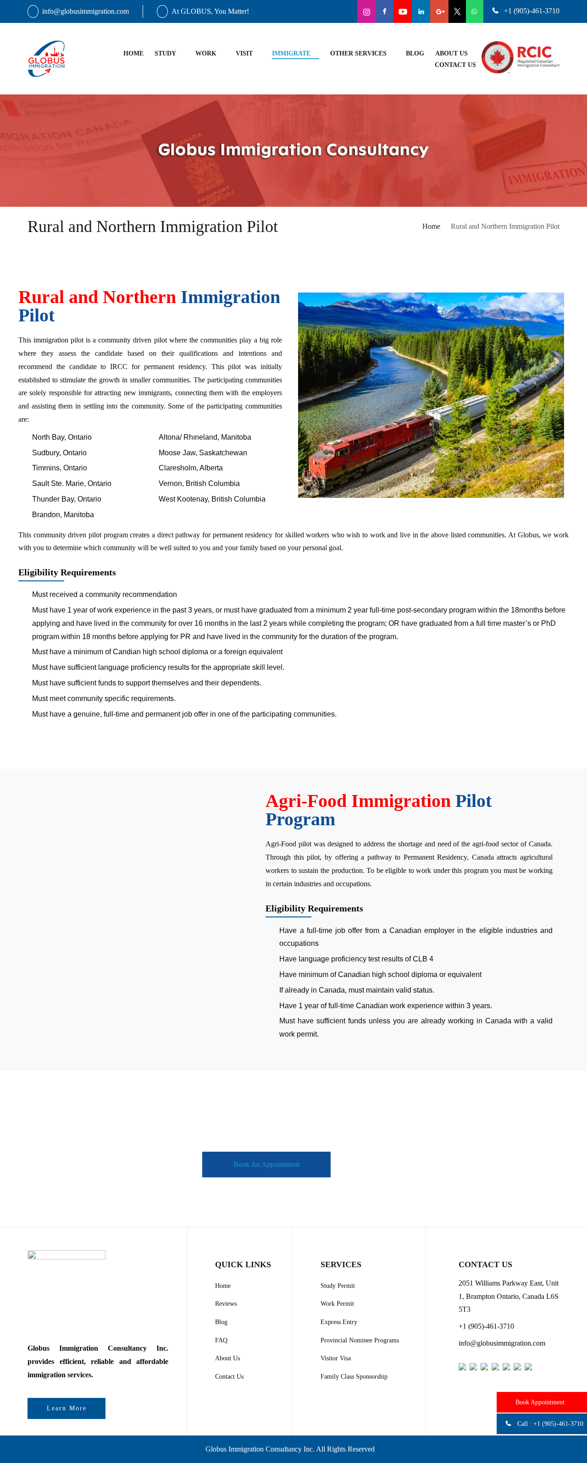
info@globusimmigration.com (85, 11)
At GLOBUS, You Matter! (210, 11)
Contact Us (229, 1376)
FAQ (221, 1340)
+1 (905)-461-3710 (558, 1423)
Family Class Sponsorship (354, 1376)
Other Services (358, 53)
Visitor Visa (336, 1358)
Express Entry (339, 1322)
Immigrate (291, 53)
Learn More (67, 1408)
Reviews (226, 1303)
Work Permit (337, 1303)
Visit (244, 53)
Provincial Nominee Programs (360, 1340)
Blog (415, 53)
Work (205, 53)
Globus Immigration (234, 1449)
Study (165, 53)
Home (133, 53)
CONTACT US (455, 64)
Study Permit (338, 1285)
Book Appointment (540, 1402)
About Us (451, 53)
